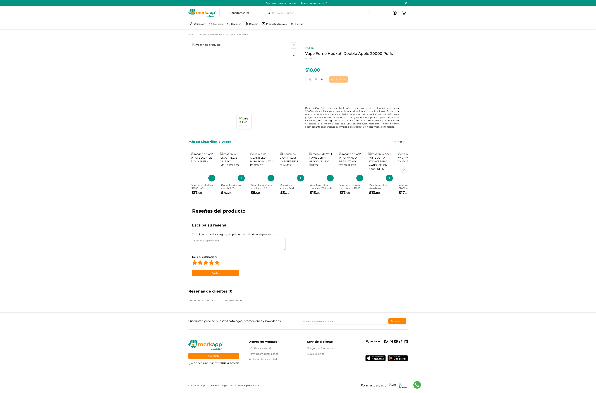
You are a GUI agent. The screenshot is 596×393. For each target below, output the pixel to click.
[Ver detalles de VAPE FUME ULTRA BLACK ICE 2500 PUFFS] (321, 173)
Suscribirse (397, 321)
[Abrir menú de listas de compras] (294, 45)
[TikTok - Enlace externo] (401, 341)
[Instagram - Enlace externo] (391, 341)
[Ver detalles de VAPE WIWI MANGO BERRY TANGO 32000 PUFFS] (351, 173)
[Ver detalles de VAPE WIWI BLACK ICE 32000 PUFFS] (203, 173)
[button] (404, 12)
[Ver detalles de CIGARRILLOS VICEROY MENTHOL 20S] (233, 173)
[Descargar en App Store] (375, 358)
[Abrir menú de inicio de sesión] (395, 13)
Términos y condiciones (263, 353)
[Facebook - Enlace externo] (386, 341)
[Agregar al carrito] (211, 178)
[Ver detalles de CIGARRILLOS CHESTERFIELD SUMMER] (292, 173)
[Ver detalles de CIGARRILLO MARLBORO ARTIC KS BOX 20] (262, 173)
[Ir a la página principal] (202, 13)
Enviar (215, 273)
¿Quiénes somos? (260, 348)
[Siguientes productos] (404, 170)
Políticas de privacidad (263, 359)
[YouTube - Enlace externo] (396, 341)
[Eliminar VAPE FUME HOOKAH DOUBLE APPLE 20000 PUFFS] (310, 79)
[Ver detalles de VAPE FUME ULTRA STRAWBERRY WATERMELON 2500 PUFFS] (381, 173)
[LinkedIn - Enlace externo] (406, 341)
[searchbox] (318, 12)
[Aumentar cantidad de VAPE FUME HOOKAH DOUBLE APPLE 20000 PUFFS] (321, 79)
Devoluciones (315, 353)
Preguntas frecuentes (321, 348)
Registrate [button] (214, 356)
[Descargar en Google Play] (398, 358)
